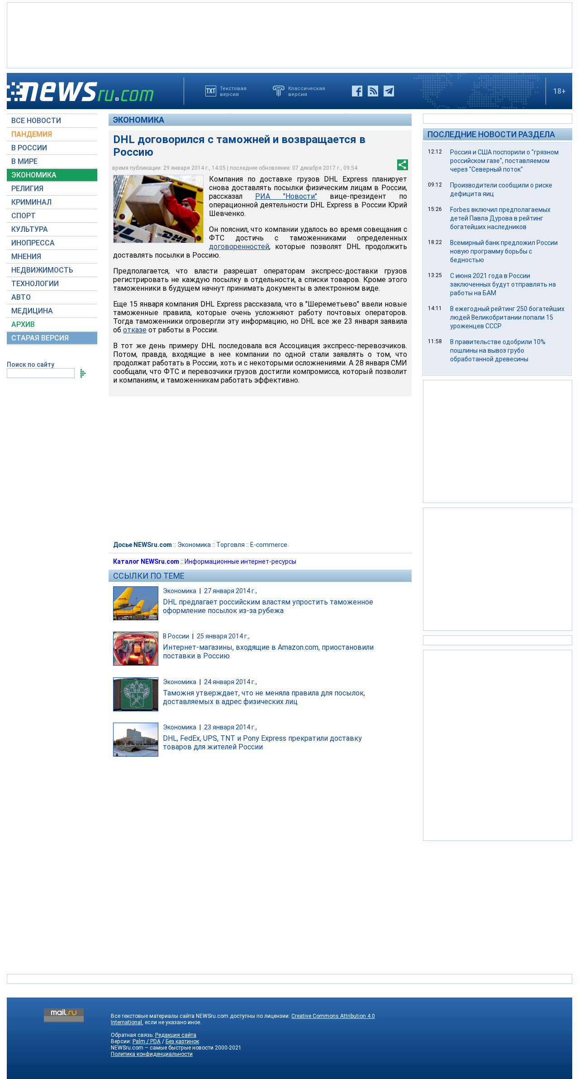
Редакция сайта (175, 1035)
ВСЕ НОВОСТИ (36, 120)
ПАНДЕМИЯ (31, 134)
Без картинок (182, 1041)
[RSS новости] (373, 91)
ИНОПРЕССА (33, 243)
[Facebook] (357, 91)
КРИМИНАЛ (31, 202)
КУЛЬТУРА (29, 229)
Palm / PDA (147, 1041)
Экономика (138, 120)
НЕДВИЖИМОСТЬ (42, 270)
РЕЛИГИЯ (27, 188)
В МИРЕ (24, 161)
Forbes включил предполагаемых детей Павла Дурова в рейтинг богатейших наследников (500, 218)
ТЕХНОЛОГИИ (35, 283)
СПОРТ (23, 215)
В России (176, 636)
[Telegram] (389, 91)
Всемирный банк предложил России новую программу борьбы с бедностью (504, 251)
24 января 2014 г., (230, 682)
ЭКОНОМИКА (34, 175)
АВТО (21, 297)
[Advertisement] (289, 34)
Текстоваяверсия (233, 91)
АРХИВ (23, 324)
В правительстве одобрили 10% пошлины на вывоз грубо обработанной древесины (498, 350)
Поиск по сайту (30, 364)
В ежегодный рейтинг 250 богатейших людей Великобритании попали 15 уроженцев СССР (507, 317)
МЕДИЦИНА (32, 311)
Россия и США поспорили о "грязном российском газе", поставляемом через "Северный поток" (504, 161)
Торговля (230, 544)
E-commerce (268, 544)
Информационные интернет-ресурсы (240, 561)
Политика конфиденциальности (152, 1054)
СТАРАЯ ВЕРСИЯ (40, 338)
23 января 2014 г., (230, 727)
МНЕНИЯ (26, 256)
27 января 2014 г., (230, 591)
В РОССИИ (29, 148)
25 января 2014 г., (223, 636)
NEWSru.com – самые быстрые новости (162, 1048)
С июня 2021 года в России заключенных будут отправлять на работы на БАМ (503, 284)
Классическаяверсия (306, 91)
